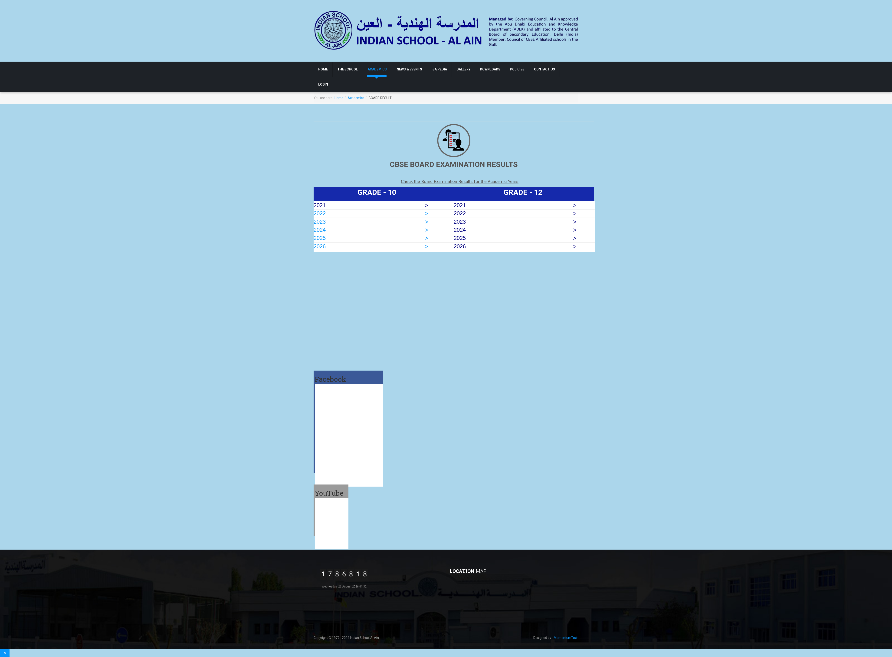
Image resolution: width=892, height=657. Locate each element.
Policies (517, 69)
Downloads (490, 69)
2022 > (371, 213)
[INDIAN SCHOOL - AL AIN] (447, 30)
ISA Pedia (439, 69)
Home (323, 69)
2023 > (371, 222)
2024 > (371, 230)
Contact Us (544, 69)
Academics (377, 69)
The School (347, 69)
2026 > (371, 246)
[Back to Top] (5, 653)
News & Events (409, 69)
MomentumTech (566, 638)
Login (323, 84)
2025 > (371, 238)
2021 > (514, 205)
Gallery (463, 69)
